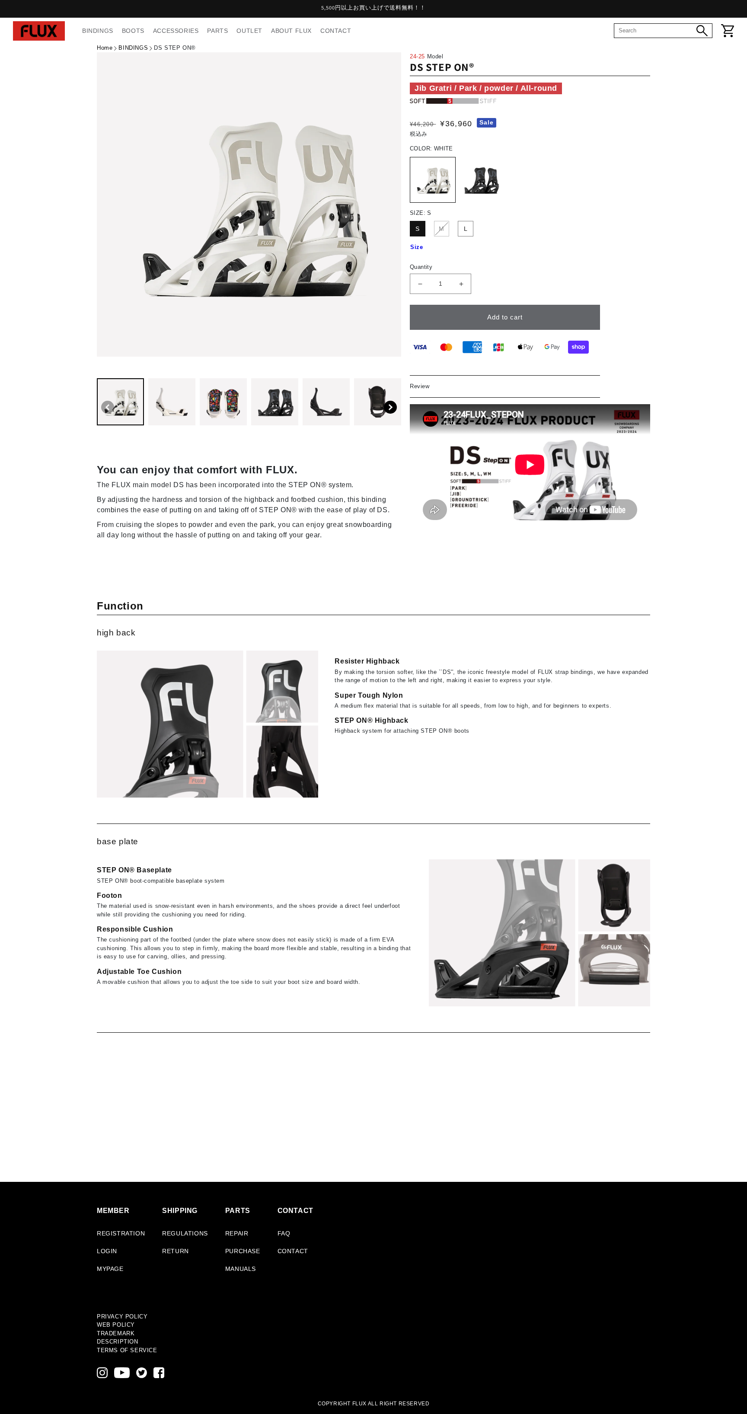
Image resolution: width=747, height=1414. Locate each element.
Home (104, 48)
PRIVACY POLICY (122, 1316)
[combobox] (657, 30)
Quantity (421, 267)
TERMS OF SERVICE (127, 1350)
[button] (390, 407)
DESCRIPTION (117, 1341)
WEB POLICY (116, 1324)
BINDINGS (133, 48)
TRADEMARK (115, 1333)
